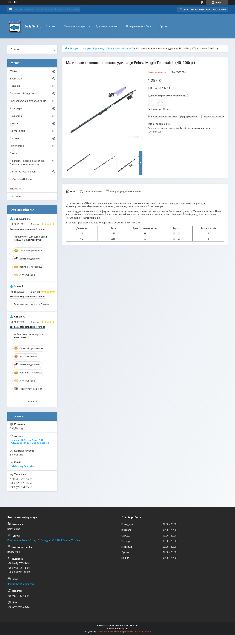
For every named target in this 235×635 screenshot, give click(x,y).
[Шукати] (53, 49)
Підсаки (14, 138)
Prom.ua (134, 625)
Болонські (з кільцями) (120, 48)
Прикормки (16, 116)
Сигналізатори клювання (24, 171)
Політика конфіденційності (137, 632)
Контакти (15, 196)
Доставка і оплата (107, 26)
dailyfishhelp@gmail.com (23, 466)
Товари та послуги (75, 26)
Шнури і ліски (17, 131)
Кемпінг (14, 123)
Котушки (15, 86)
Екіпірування (17, 146)
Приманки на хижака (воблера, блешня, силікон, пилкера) (27, 162)
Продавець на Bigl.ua (117, 628)
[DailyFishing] (14, 26)
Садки (13, 153)
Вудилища (99, 48)
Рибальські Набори (21, 179)
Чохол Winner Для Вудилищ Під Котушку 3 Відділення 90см (30, 238)
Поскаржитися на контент (110, 632)
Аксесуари (16, 108)
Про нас (164, 26)
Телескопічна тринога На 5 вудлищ (32, 304)
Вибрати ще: (159, 109)
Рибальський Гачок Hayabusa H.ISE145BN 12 (29, 336)
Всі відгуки (32, 401)
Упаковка (15, 188)
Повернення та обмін (138, 26)
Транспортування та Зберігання (28, 101)
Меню (13, 71)
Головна (51, 26)
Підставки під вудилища (24, 93)
